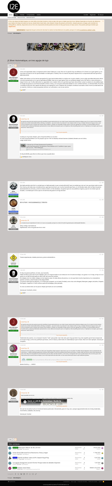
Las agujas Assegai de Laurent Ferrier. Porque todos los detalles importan (36, 463)
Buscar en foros (21, 17)
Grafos (39, 15)
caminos (98, 454)
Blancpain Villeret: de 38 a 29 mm (29, 448)
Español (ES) (12, 481)
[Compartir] (100, 69)
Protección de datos (82, 481)
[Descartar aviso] (102, 21)
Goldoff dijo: (24, 119)
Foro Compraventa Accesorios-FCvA (31, 469)
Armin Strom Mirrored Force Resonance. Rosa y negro (30, 453)
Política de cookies (92, 481)
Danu (99, 464)
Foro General (28, 459)
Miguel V (15, 469)
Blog (16, 15)
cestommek (15, 459)
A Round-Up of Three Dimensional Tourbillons (39, 144)
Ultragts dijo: (24, 393)
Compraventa (30, 15)
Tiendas (22, 15)
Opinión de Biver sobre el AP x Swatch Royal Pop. (33, 458)
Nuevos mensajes (12, 17)
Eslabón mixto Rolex (23, 468)
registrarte (12, 26)
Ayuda (100, 481)
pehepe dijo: (24, 220)
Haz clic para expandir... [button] (61, 132)
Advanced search (30, 17)
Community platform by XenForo (56, 484)
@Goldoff (66, 185)
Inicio (10, 15)
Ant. (11, 65)
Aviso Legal (73, 481)
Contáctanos (66, 481)
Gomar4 (98, 449)
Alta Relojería (26, 449)
